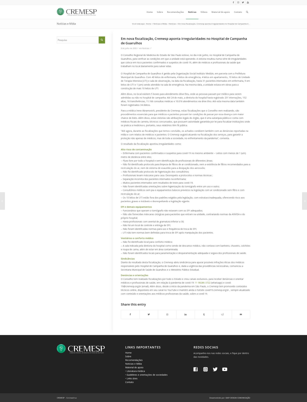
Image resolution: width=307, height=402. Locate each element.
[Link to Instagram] (238, 2)
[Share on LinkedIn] (186, 314)
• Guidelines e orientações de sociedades (146, 374)
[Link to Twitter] (243, 2)
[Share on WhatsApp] (167, 314)
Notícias (145, 48)
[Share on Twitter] (149, 314)
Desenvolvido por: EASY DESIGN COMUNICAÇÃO (229, 398)
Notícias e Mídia (66, 23)
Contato (129, 382)
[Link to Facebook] (233, 2)
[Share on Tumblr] (204, 314)
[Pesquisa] (247, 12)
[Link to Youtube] (247, 2)
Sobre (128, 356)
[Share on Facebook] (130, 314)
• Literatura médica (135, 371)
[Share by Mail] (241, 314)
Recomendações (134, 360)
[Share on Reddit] (222, 314)
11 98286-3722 (202, 282)
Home (128, 352)
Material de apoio (134, 367)
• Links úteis (131, 378)
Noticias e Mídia (133, 363)
